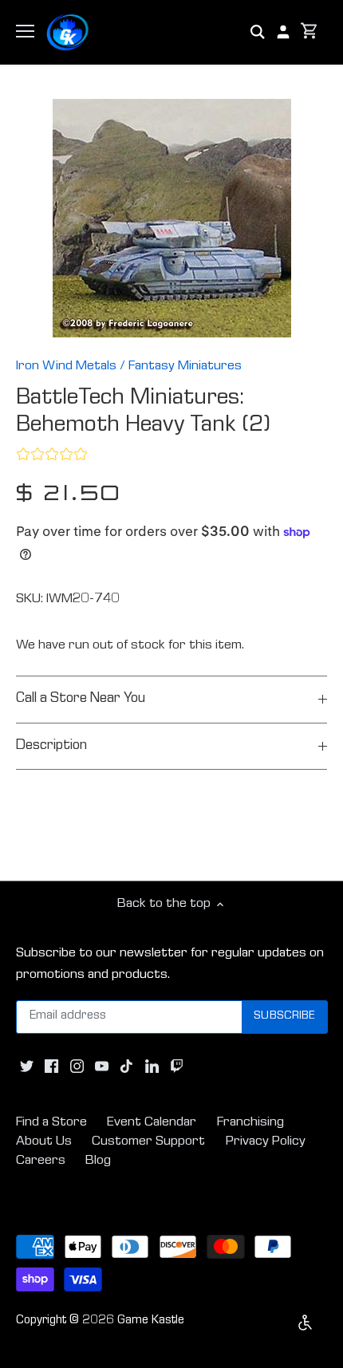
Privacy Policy (266, 1142)
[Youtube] (101, 1067)
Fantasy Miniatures (185, 366)
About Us (44, 1142)
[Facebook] (51, 1067)
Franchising (250, 1122)
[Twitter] (27, 1067)
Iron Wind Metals (66, 366)
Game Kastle (150, 1321)
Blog (98, 1161)
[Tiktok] (126, 1067)
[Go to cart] (309, 32)
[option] (171, 218)
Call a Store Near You (80, 699)
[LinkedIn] (152, 1067)
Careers (40, 1161)
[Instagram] (77, 1067)
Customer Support (148, 1142)
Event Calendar (151, 1122)
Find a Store (51, 1122)
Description (51, 746)
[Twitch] (176, 1067)
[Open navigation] (25, 31)
